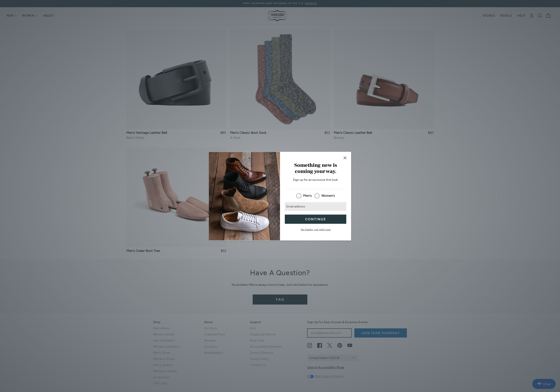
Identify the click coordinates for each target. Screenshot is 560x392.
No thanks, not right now (316, 229)
